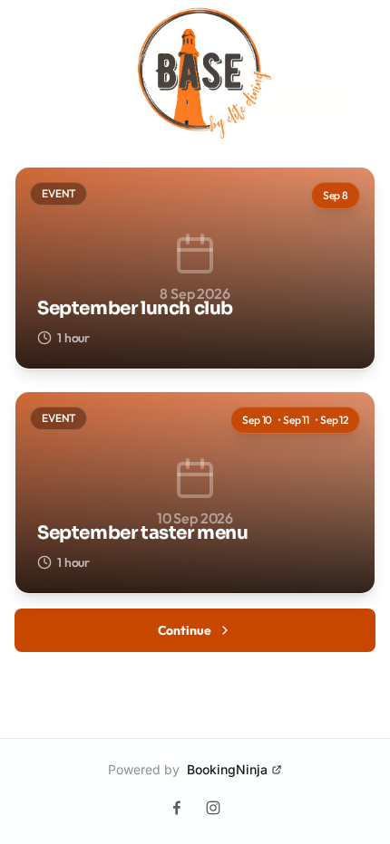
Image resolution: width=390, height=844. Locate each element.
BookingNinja (227, 769)
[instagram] (213, 807)
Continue (184, 630)
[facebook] (176, 807)
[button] (195, 268)
